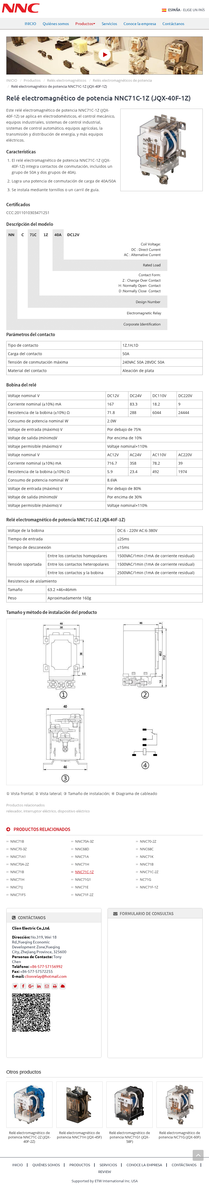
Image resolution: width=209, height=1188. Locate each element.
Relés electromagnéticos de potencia (122, 80)
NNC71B (17, 841)
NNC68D (82, 848)
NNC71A (82, 856)
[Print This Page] (54, 986)
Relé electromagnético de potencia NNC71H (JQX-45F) (79, 1135)
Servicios (109, 24)
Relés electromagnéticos (66, 80)
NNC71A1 (18, 856)
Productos (32, 80)
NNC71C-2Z (149, 871)
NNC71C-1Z (84, 871)
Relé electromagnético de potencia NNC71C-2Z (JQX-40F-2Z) (29, 1137)
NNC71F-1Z (149, 887)
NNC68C (146, 848)
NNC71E (81, 887)
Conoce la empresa (140, 24)
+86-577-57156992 (46, 966)
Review (104, 1172)
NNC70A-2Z (19, 864)
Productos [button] (84, 24)
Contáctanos (173, 24)
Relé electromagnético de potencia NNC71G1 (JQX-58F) (129, 1137)
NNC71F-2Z (84, 894)
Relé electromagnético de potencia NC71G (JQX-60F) (180, 1135)
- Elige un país (186, 10)
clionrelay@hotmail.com (46, 976)
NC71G (145, 879)
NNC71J (16, 887)
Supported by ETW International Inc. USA (105, 1180)
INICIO (30, 24)
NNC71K (146, 856)
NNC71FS (18, 894)
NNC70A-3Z (84, 841)
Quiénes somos (56, 24)
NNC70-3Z (18, 848)
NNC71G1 (83, 879)
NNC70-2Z (148, 841)
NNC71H (82, 864)
